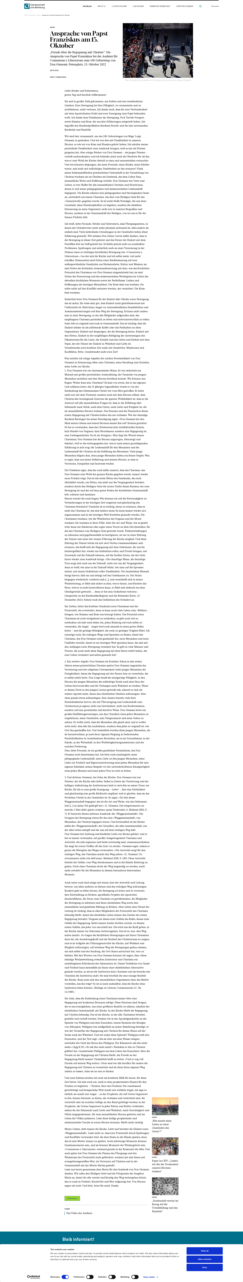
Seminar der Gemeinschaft (160, 6)
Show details (149, 1277)
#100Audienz (72, 1198)
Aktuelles (87, 6)
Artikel (39, 15)
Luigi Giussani (138, 6)
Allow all (205, 1251)
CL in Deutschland (119, 6)
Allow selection (205, 1259)
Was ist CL (102, 6)
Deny (204, 1267)
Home (26, 15)
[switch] (90, 1277)
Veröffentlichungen (184, 6)
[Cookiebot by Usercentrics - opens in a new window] (34, 1277)
